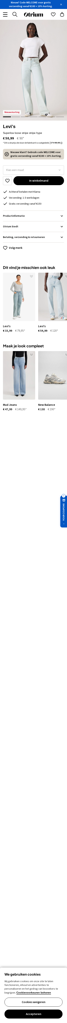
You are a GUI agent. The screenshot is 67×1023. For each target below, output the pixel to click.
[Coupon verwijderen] (64, 496)
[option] (17, 303)
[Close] (61, 4)
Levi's (9, 126)
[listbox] (33, 170)
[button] (33, 70)
